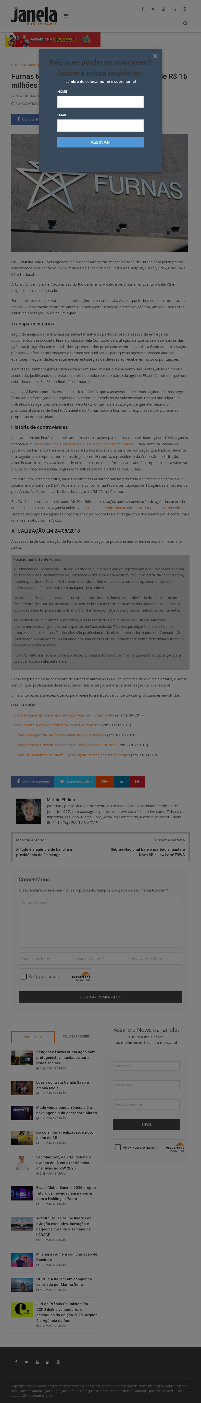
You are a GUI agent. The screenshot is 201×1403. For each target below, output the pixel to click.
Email (62, 115)
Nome (62, 91)
